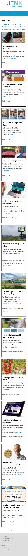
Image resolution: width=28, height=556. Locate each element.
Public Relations (17, 24)
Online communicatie (8, 29)
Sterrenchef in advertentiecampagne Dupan (13, 464)
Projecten (7, 63)
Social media (21, 29)
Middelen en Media (7, 27)
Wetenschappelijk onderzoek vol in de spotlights (12, 293)
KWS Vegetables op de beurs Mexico (12, 379)
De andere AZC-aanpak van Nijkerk (12, 124)
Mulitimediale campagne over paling (13, 245)
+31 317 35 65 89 (5, 551)
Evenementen (5, 24)
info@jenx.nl (4, 552)
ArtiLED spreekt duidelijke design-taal (11, 421)
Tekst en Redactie (20, 27)
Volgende (13, 530)
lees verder (13, 58)
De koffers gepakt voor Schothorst (10, 48)
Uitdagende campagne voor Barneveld (12, 86)
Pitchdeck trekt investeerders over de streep (12, 202)
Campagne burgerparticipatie (13, 161)
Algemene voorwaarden (7, 538)
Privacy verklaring (5, 540)
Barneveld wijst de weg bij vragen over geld (11, 336)
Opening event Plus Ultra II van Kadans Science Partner (13, 506)
